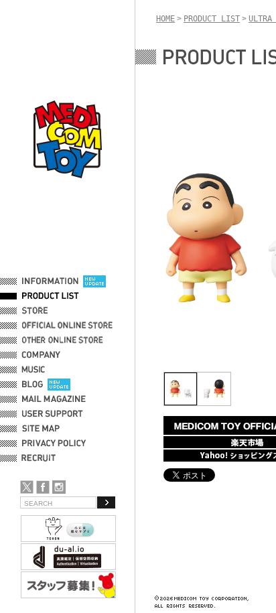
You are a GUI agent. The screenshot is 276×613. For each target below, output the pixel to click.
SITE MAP (41, 429)
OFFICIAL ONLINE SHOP (68, 326)
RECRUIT (41, 458)
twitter (26, 487)
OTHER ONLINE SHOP (63, 340)
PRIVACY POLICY (54, 443)
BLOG (32, 385)
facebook (43, 487)
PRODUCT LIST (50, 296)
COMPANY (41, 355)
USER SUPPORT (52, 414)
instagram (59, 487)
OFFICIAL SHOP (51, 311)
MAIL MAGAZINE (54, 399)
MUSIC (35, 370)
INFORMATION (50, 281)
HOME (165, 18)
